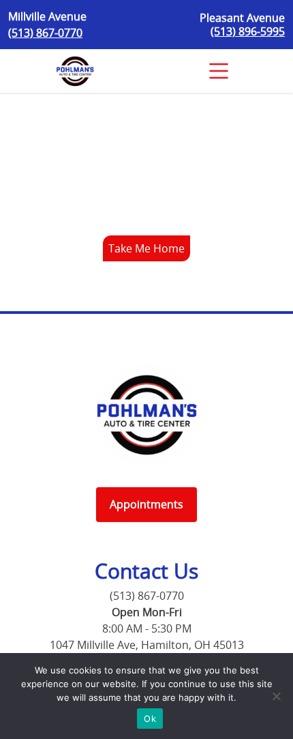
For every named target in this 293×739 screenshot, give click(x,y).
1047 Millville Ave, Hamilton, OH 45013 (147, 644)
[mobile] (218, 71)
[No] (276, 696)
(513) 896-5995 (248, 31)
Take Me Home (146, 248)
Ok (150, 718)
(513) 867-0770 (45, 32)
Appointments (146, 504)
